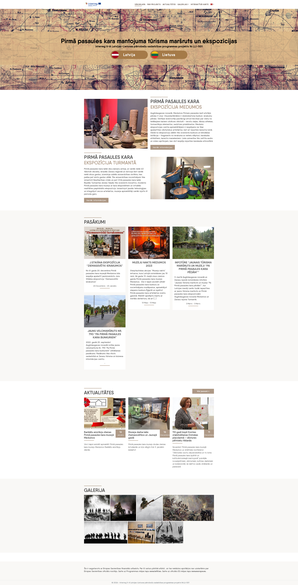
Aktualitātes (169, 4)
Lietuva (168, 54)
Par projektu (154, 4)
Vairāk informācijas (163, 147)
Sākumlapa (140, 4)
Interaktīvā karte (200, 4)
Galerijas (183, 4)
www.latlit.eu (155, 571)
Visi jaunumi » (203, 391)
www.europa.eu (198, 571)
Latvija (129, 54)
